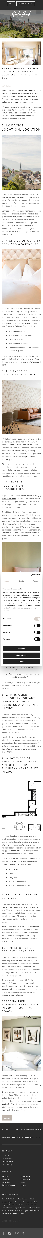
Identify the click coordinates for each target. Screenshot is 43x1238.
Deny (21, 661)
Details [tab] (21, 581)
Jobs (23, 1182)
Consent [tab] (7, 581)
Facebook (4, 1233)
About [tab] (35, 581)
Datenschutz (27, 1138)
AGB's (37, 1138)
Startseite (5, 1176)
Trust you (23, 1233)
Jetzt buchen (25, 4)
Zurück (7, 1118)
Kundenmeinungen (8, 1185)
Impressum (15, 1138)
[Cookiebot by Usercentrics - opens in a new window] (30, 575)
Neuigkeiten (6, 1182)
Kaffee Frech (26, 1176)
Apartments (6, 1179)
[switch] (37, 625)
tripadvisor (17, 1233)
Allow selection (21, 655)
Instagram (10, 1233)
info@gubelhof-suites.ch (32, 1130)
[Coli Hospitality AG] (21, 16)
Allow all (21, 649)
